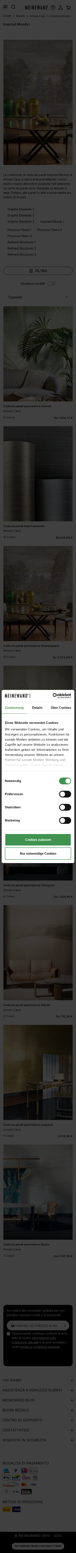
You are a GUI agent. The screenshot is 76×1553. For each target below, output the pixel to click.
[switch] (65, 794)
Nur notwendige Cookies (38, 853)
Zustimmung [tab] (14, 707)
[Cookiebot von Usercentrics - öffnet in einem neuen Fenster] (53, 696)
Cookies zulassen (38, 839)
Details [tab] (37, 707)
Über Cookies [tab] (61, 707)
